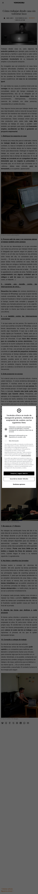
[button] (19, 441)
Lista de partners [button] (26, 455)
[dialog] (19, 447)
